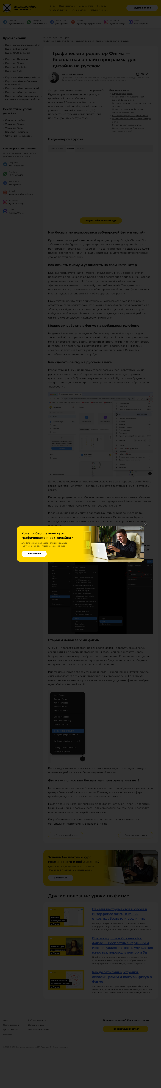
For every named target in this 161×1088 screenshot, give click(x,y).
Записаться (34, 553)
